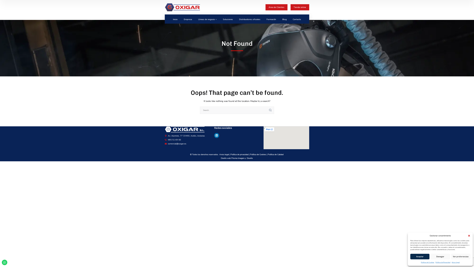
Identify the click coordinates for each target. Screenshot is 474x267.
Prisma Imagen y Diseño (242, 158)
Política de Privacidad (442, 262)
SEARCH (270, 110)
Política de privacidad (239, 154)
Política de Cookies (427, 262)
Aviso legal (456, 262)
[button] (469, 235)
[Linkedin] (216, 135)
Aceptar (420, 257)
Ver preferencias (461, 257)
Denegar (440, 257)
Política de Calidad (276, 154)
